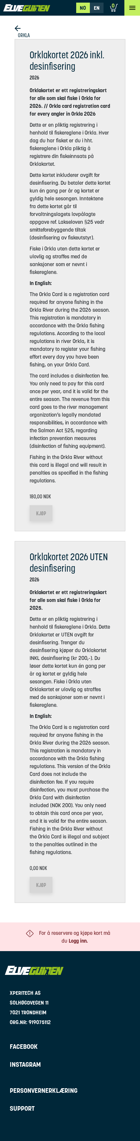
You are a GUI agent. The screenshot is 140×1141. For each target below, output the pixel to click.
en (97, 8)
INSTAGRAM (25, 1064)
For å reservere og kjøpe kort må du (74, 937)
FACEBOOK (24, 1046)
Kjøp (41, 513)
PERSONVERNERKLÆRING (43, 1090)
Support (22, 1108)
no (83, 8)
